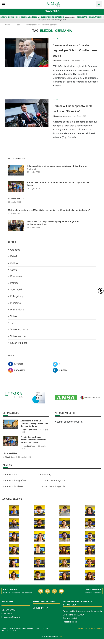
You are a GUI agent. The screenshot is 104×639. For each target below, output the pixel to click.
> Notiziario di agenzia (53, 486)
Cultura (14, 263)
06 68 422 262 (10, 610)
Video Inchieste (19, 329)
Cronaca (15, 249)
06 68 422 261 (7, 614)
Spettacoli (16, 289)
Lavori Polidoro (18, 342)
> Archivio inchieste (13, 486)
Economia (16, 276)
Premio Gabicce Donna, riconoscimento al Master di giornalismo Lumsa (58, 183)
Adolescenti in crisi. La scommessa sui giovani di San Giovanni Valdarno (57, 167)
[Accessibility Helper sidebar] (101, 291)
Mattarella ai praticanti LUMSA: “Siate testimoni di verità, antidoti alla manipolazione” (49, 210)
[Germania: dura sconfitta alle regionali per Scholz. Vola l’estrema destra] (26, 52)
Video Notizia (18, 336)
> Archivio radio (11, 474)
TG (12, 322)
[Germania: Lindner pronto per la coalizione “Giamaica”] (26, 113)
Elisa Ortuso (10, 457)
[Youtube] (61, 591)
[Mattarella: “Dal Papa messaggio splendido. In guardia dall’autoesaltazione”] (16, 225)
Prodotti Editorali (70, 622)
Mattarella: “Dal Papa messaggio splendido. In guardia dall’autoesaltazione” (53, 223)
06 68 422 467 (42, 608)
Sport (13, 269)
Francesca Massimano (62, 116)
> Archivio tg (44, 474)
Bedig (60, 636)
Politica (14, 283)
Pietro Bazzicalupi (29, 430)
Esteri (13, 256)
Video (13, 316)
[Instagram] (47, 591)
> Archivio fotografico (14, 480)
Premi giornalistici (70, 618)
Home (7, 25)
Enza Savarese (28, 446)
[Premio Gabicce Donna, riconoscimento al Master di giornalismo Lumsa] (16, 186)
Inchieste (15, 303)
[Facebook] (40, 591)
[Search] (99, 4)
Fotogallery (16, 296)
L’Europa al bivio (16, 199)
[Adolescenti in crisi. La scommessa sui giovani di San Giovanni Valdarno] (16, 170)
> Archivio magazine (54, 480)
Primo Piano (17, 309)
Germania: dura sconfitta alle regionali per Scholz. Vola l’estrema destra (75, 50)
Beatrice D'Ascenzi (61, 60)
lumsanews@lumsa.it (10, 617)
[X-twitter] (54, 591)
